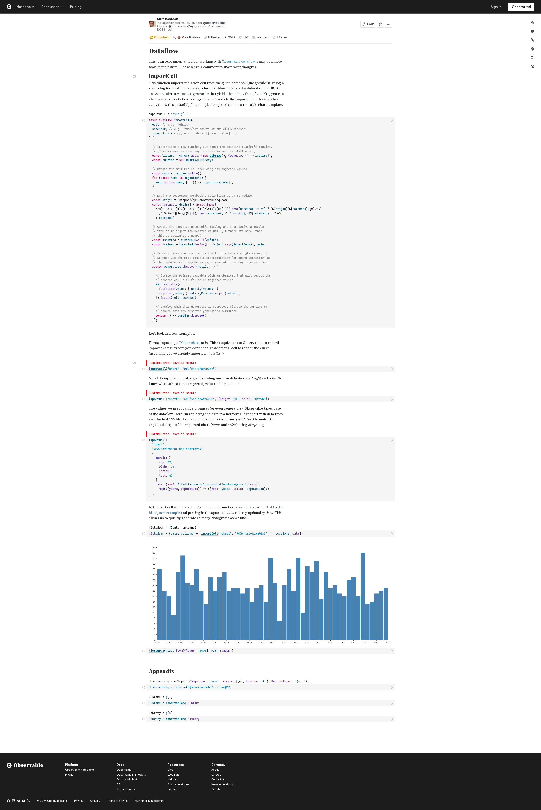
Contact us (218, 779)
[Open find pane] (532, 57)
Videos (172, 779)
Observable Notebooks (80, 769)
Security (95, 800)
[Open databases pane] (532, 31)
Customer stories (178, 784)
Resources (50, 7)
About (215, 769)
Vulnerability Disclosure (149, 800)
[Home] (25, 777)
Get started (521, 7)
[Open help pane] (532, 66)
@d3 (172, 26)
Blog (171, 769)
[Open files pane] (532, 22)
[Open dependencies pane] (532, 48)
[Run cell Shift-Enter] (392, 120)
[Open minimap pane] (532, 40)
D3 (118, 784)
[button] (144, 45)
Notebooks (25, 7)
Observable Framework (131, 774)
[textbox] (271, 222)
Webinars (173, 774)
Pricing (76, 7)
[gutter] (73, 58)
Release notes (126, 789)
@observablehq (214, 23)
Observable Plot (127, 779)
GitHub (215, 789)
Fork (370, 24)
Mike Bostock (167, 19)
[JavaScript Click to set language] (144, 222)
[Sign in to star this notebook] (380, 24)
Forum (172, 789)
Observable (124, 769)
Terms (117, 800)
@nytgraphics (196, 26)
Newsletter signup (222, 784)
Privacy (78, 800)
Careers (216, 774)
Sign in (496, 7)
